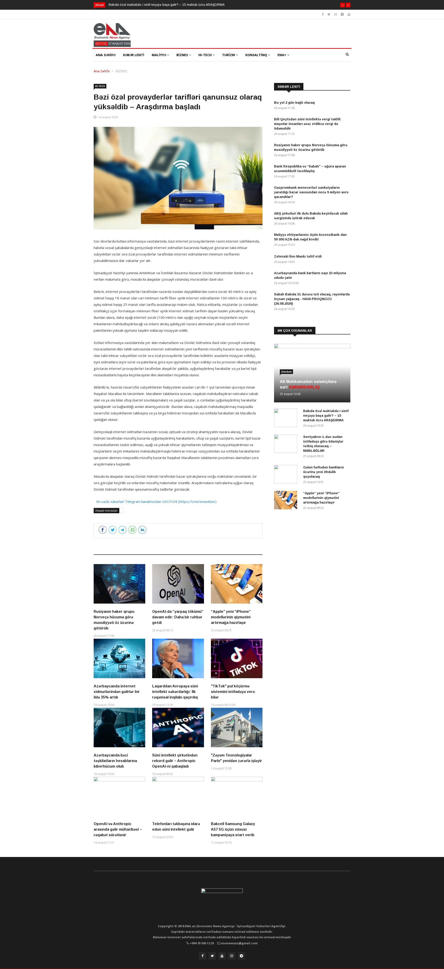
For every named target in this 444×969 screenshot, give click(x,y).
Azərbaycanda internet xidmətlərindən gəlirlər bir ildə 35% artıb (117, 691)
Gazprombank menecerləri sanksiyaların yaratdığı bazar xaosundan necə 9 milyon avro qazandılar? (311, 192)
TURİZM (229, 55)
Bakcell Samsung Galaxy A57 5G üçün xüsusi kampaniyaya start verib (233, 829)
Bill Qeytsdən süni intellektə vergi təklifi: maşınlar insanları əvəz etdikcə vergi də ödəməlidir (307, 123)
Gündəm (286, 371)
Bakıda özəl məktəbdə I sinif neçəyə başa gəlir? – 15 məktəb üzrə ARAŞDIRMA (167, 4)
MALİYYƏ (159, 55)
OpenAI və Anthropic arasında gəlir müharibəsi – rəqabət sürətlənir (118, 829)
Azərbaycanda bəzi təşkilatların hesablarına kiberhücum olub (115, 760)
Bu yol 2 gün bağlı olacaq (294, 102)
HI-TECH (205, 55)
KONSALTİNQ (256, 55)
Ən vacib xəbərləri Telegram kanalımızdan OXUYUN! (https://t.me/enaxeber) (156, 501)
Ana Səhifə (102, 71)
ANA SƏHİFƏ (105, 55)
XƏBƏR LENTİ (133, 55)
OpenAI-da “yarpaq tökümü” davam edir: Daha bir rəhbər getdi (177, 617)
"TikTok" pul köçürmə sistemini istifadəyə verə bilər (233, 691)
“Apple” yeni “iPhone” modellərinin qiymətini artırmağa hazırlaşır (231, 617)
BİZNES (182, 55)
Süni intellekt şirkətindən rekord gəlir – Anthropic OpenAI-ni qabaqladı (174, 760)
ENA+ (282, 55)
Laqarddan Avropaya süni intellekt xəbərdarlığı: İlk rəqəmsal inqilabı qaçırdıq (175, 691)
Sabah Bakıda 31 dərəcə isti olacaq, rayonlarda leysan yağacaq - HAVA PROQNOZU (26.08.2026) (312, 298)
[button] (342, 5)
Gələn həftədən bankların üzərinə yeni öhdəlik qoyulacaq (323, 471)
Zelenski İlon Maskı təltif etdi (298, 256)
